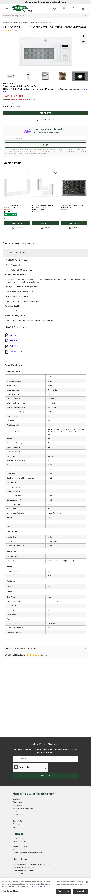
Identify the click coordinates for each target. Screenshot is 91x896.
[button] (7, 8)
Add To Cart (45, 113)
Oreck (15, 811)
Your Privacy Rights (10, 891)
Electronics (17, 802)
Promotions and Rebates (23, 808)
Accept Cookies (64, 891)
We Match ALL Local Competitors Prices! (45, 2)
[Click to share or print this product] (83, 36)
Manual (13, 335)
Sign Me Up (45, 776)
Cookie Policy (42, 886)
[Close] (87, 882)
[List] (54, 8)
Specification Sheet (18, 352)
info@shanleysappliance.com (30, 853)
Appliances (6, 22)
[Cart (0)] (83, 8)
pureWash (17, 814)
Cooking (15, 22)
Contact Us (17, 821)
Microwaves (25, 22)
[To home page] (22, 8)
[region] (45, 887)
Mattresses (17, 805)
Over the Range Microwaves (41, 22)
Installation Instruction (19, 341)
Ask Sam (46, 145)
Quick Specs (15, 346)
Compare (19, 228)
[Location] (64, 8)
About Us (16, 818)
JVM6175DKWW (14, 106)
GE (13, 104)
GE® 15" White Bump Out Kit (13, 205)
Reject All (80, 891)
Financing (16, 824)
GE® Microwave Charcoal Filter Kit (72, 205)
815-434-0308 (24, 846)
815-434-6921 (24, 850)
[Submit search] (85, 16)
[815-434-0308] (73, 8)
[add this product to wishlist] (83, 42)
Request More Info (47, 120)
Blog (14, 827)
